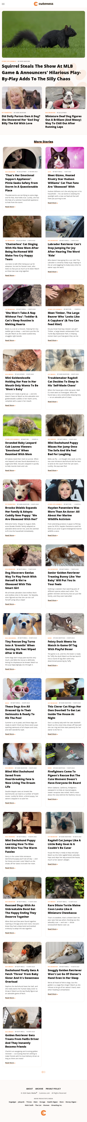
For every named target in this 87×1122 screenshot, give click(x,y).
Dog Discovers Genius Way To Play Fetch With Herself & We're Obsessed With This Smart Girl (20, 580)
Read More (9, 207)
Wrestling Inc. (56, 1105)
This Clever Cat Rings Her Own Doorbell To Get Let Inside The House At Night (64, 712)
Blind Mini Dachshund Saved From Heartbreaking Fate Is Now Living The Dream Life (20, 779)
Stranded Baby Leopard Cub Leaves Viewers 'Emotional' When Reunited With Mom (20, 448)
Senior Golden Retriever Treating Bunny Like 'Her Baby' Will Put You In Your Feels (64, 578)
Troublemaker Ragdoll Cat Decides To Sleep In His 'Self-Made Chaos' (63, 381)
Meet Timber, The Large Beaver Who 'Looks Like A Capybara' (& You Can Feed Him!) (64, 318)
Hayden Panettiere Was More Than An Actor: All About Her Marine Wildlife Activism (64, 513)
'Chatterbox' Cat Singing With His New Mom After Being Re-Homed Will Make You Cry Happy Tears (22, 251)
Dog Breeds (9, 374)
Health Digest (52, 1102)
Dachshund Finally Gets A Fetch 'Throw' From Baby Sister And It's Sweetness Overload (22, 975)
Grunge (42, 1102)
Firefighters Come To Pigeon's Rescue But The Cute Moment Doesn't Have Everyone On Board (64, 777)
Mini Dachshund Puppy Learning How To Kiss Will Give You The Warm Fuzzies (21, 845)
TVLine (29, 1102)
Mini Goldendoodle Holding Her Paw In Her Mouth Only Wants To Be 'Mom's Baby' (21, 383)
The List (38, 1105)
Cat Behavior (10, 240)
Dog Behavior (50, 112)
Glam (36, 1102)
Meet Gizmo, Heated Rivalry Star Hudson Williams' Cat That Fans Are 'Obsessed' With (63, 180)
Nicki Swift (29, 1105)
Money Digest (71, 1102)
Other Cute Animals (9, 61)
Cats (49, 172)
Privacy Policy (53, 1089)
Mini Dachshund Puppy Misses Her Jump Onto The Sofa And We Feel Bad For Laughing (63, 448)
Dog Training (10, 837)
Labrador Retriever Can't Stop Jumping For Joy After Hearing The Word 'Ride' (64, 249)
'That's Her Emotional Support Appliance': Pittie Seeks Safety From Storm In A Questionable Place (21, 182)
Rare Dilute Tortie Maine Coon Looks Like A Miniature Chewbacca (64, 909)
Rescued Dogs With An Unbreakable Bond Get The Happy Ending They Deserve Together (20, 910)
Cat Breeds (51, 374)
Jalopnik (21, 1102)
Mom (62, 1102)
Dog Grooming (10, 638)
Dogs (7, 703)
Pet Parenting (7, 112)
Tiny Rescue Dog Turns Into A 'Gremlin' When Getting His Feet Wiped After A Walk (20, 647)
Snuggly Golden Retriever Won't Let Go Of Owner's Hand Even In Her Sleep (65, 974)
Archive (39, 1089)
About (29, 1089)
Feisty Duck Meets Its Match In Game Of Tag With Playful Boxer (62, 645)
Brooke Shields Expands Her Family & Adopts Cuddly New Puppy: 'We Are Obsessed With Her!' (21, 513)
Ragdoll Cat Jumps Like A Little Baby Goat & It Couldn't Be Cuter (64, 844)
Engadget (12, 1102)
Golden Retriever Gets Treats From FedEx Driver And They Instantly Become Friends (22, 1040)
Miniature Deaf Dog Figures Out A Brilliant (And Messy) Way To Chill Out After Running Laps (63, 121)
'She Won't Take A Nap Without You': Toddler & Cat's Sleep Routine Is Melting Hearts (21, 318)
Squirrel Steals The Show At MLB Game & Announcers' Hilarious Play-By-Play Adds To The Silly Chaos (41, 72)
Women (46, 1105)
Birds (50, 638)
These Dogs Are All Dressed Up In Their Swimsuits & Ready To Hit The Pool (20, 712)
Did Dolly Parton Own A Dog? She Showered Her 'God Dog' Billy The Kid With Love (21, 119)
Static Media (31, 1093)
